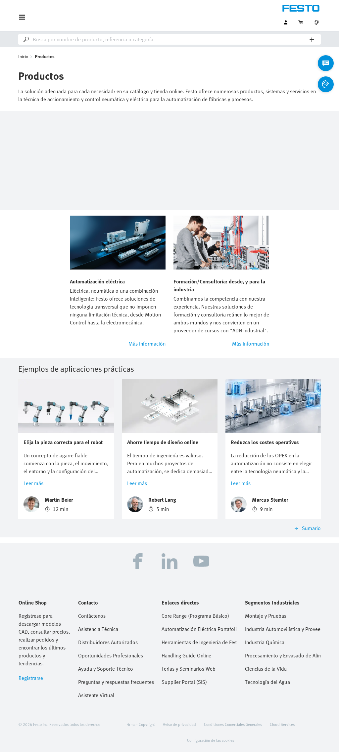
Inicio (23, 56)
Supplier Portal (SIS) (184, 682)
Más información (147, 344)
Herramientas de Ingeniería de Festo (199, 642)
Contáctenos (92, 616)
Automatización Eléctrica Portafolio (199, 629)
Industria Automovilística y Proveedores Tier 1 (282, 629)
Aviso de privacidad (179, 724)
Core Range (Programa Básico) (195, 616)
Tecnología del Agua (267, 682)
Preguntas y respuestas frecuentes (116, 682)
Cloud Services (282, 724)
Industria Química (264, 642)
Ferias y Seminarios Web (189, 669)
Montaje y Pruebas (265, 616)
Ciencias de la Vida (266, 669)
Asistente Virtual (96, 695)
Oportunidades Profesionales (110, 655)
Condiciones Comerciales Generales (233, 724)
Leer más (33, 483)
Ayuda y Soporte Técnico (105, 669)
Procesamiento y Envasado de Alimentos (282, 655)
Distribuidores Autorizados (108, 642)
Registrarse (31, 678)
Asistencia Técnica (98, 629)
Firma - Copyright (140, 724)
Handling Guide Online (186, 655)
